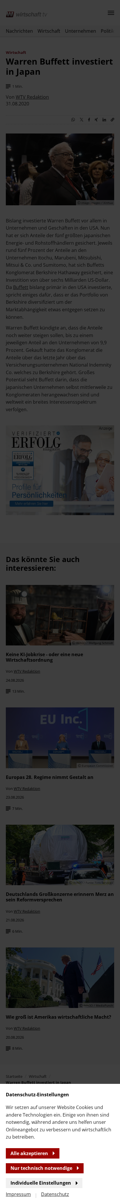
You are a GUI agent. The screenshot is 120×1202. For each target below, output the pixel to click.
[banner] (60, 601)
